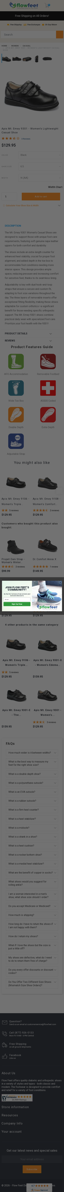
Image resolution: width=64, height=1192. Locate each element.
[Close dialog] (60, 582)
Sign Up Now (17, 604)
